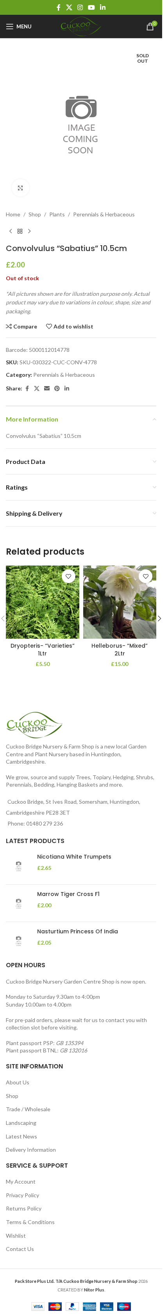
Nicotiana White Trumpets (74, 857)
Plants (57, 208)
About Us (17, 1082)
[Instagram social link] (80, 7)
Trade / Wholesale (28, 1109)
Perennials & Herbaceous (104, 208)
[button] (159, 612)
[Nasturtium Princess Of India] (18, 940)
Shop (35, 208)
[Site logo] (81, 26)
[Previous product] (10, 225)
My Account (21, 1181)
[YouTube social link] (92, 7)
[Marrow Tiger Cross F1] (18, 903)
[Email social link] (47, 383)
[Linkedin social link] (103, 7)
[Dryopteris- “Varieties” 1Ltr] (42, 596)
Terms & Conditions (30, 1222)
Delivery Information (31, 1149)
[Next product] (29, 225)
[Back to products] (20, 225)
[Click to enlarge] (20, 182)
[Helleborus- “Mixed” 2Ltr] (120, 596)
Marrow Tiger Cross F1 (68, 894)
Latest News (21, 1136)
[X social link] (69, 7)
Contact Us (20, 1248)
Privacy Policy (22, 1195)
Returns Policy (23, 1208)
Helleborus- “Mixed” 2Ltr (119, 644)
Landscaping (21, 1122)
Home (13, 208)
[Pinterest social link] (57, 383)
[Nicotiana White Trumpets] (18, 865)
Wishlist (16, 1235)
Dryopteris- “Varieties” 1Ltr (43, 644)
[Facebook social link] (58, 7)
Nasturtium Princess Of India (77, 931)
